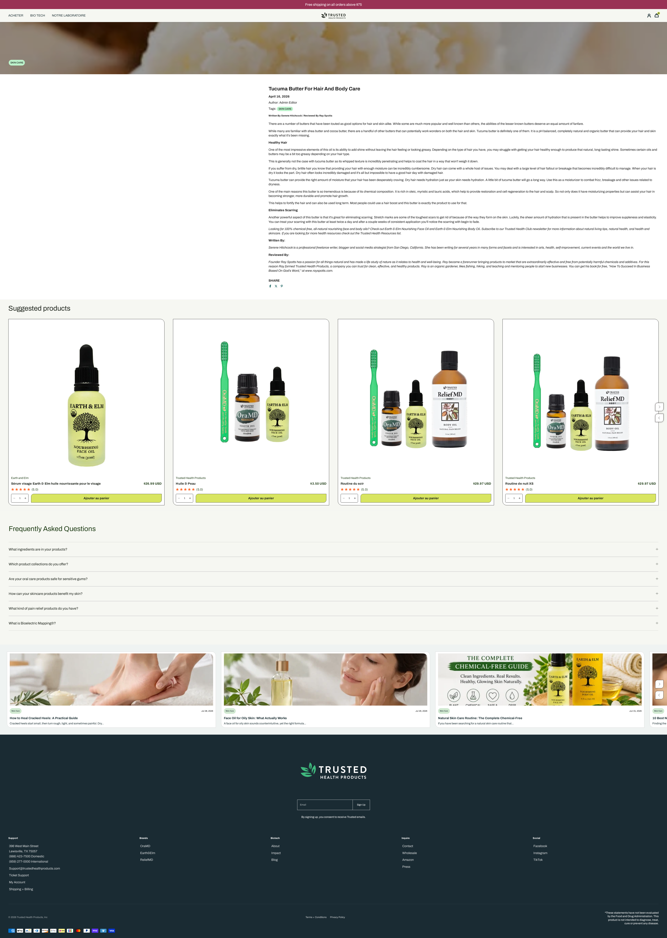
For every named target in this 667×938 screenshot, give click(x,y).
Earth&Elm (147, 853)
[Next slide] (659, 684)
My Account (17, 882)
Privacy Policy (337, 917)
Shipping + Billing (21, 889)
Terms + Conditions (316, 917)
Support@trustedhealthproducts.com (34, 868)
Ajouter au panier (96, 498)
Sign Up (361, 804)
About (275, 846)
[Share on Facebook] (270, 286)
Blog (274, 860)
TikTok (538, 860)
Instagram (540, 853)
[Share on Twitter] (276, 286)
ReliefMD (146, 860)
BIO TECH (37, 15)
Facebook (540, 846)
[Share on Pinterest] (281, 286)
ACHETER (15, 15)
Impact (276, 853)
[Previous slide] (659, 695)
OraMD (145, 846)
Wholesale (409, 853)
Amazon (408, 860)
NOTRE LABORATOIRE (69, 15)
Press (406, 866)
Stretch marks (383, 217)
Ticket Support (19, 875)
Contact (407, 846)
